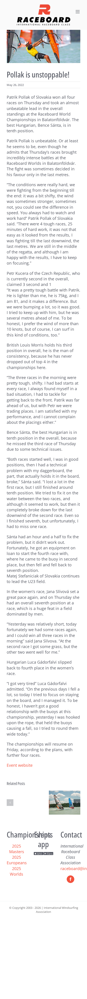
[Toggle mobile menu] (78, 11)
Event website (20, 765)
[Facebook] (70, 879)
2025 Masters (16, 848)
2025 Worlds (16, 871)
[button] (10, 802)
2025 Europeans (17, 859)
